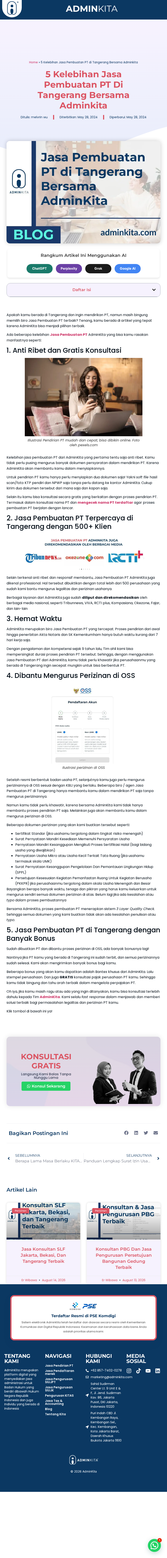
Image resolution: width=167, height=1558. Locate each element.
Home (33, 62)
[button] (154, 290)
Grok (98, 268)
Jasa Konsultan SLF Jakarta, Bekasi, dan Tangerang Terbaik (43, 1255)
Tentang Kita (55, 1414)
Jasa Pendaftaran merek (59, 1372)
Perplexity (69, 268)
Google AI (127, 268)
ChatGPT (39, 268)
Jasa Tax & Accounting (54, 1402)
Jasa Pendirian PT (59, 1365)
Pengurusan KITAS (59, 1395)
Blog (48, 1409)
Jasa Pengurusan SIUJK (59, 1388)
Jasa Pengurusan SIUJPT (59, 1380)
